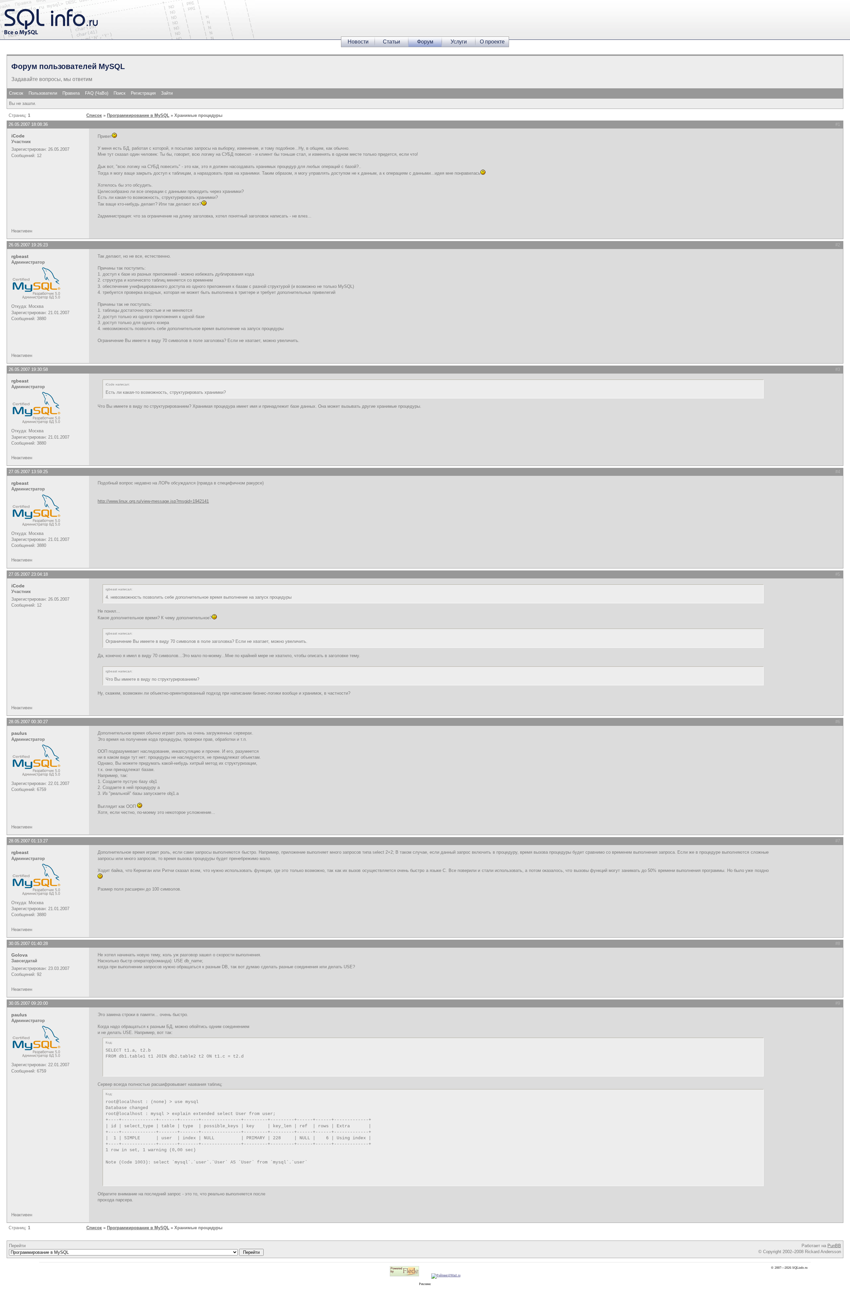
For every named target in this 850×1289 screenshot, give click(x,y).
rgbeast (20, 256)
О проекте (492, 41)
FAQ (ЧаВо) (96, 93)
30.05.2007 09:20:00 (28, 1003)
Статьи (391, 41)
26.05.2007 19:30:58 (28, 369)
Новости (358, 41)
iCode (18, 135)
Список (16, 93)
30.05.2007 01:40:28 (28, 943)
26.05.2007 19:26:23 (28, 244)
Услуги (459, 41)
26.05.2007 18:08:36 (28, 124)
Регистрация (143, 93)
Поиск (120, 93)
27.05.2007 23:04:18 (28, 574)
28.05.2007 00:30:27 (28, 721)
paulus (19, 733)
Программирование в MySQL (138, 115)
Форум (425, 41)
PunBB (834, 1245)
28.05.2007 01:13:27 (28, 840)
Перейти (17, 1245)
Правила (71, 93)
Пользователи (43, 93)
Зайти (167, 93)
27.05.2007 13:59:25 (28, 471)
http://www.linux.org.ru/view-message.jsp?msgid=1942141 (153, 501)
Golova (19, 955)
